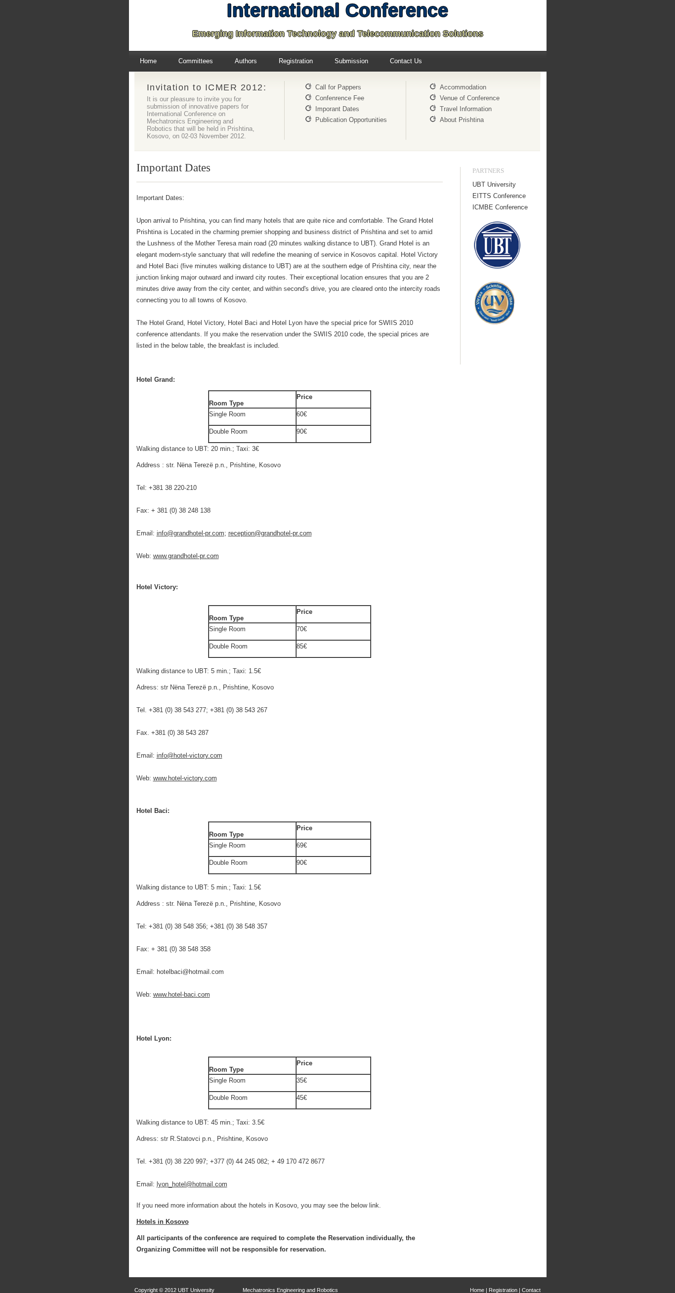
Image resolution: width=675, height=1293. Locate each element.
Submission (351, 61)
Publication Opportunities (351, 119)
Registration (296, 61)
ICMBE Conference (500, 207)
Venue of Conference (470, 98)
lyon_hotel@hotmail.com (192, 1184)
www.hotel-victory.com (185, 778)
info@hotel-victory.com (189, 755)
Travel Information (466, 109)
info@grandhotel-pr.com (190, 533)
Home (148, 61)
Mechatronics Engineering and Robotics (289, 1290)
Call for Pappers (338, 87)
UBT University (494, 184)
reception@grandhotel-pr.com (270, 533)
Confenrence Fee (339, 98)
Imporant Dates (337, 109)
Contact (531, 1290)
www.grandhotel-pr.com (186, 556)
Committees (195, 61)
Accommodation (463, 87)
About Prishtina (462, 119)
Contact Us (406, 61)
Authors (246, 61)
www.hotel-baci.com (181, 994)
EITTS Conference (499, 196)
